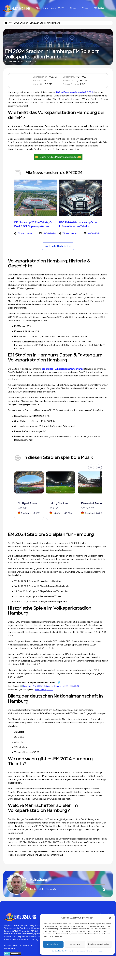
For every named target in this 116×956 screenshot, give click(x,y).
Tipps (85, 8)
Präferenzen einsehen (99, 944)
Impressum (98, 951)
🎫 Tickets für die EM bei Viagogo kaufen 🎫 (58, 157)
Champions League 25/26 (50, 8)
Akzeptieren (53, 944)
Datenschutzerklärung (82, 951)
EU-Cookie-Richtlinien (61, 951)
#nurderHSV (29, 686)
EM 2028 (99, 8)
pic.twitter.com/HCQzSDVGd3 (63, 686)
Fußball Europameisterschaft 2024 (74, 92)
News (73, 8)
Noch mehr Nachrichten (58, 246)
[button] (110, 918)
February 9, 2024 (44, 689)
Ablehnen (75, 944)
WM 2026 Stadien (18, 23)
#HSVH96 (41, 686)
